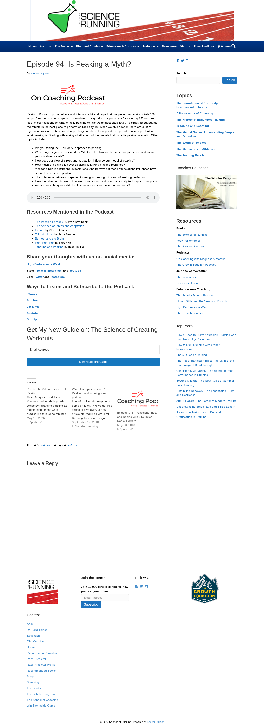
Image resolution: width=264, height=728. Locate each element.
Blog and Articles (88, 46)
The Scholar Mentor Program (195, 295)
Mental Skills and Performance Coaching (202, 301)
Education (33, 635)
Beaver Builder (155, 722)
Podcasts (149, 46)
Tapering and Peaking (49, 246)
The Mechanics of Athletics (195, 149)
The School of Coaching (42, 699)
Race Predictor (204, 46)
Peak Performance (188, 240)
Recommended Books (41, 670)
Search (181, 73)
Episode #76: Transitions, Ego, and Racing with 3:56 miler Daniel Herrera (137, 416)
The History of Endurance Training (200, 119)
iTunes (32, 294)
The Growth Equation (190, 313)
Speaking (33, 682)
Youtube (75, 270)
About (44, 46)
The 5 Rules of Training (191, 354)
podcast (45, 445)
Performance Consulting (42, 653)
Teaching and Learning (192, 125)
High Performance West (191, 307)
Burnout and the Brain (49, 238)
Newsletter (169, 46)
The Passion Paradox (190, 246)
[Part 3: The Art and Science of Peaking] (49, 405)
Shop (183, 46)
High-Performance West (43, 264)
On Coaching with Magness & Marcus (200, 259)
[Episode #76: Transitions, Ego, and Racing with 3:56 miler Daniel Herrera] (137, 399)
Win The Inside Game (41, 705)
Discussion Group (187, 283)
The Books (62, 46)
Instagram (58, 276)
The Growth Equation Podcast (196, 264)
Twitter (39, 276)
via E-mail (33, 306)
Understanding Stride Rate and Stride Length (205, 406)
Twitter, (42, 270)
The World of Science (191, 142)
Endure (40, 230)
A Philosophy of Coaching (194, 113)
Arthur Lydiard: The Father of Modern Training (206, 400)
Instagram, (55, 270)
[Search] (233, 46)
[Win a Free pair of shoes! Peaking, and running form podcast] (94, 407)
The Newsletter (186, 277)
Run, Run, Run (44, 242)
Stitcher (32, 300)
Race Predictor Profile (41, 664)
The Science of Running (192, 234)
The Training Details (190, 155)
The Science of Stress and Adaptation (59, 226)
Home (32, 46)
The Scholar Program (41, 694)
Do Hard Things (37, 629)
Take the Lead (44, 234)
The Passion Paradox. (49, 221)
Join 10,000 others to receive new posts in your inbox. (104, 588)
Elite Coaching (36, 641)
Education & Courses (121, 46)
